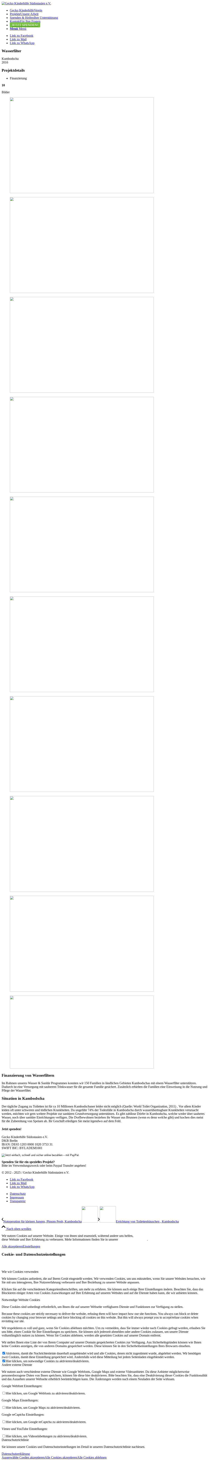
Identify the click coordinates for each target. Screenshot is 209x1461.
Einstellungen (31, 1246)
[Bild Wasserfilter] (104, 145)
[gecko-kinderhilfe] (26, 3)
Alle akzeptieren (12, 1246)
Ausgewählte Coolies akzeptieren (23, 1457)
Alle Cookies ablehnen (92, 1457)
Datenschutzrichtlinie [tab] (15, 1440)
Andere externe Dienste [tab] (17, 1364)
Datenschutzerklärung (133, 1239)
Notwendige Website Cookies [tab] (21, 1300)
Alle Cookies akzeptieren (61, 1457)
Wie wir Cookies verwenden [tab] (20, 1271)
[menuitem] (108, 10)
